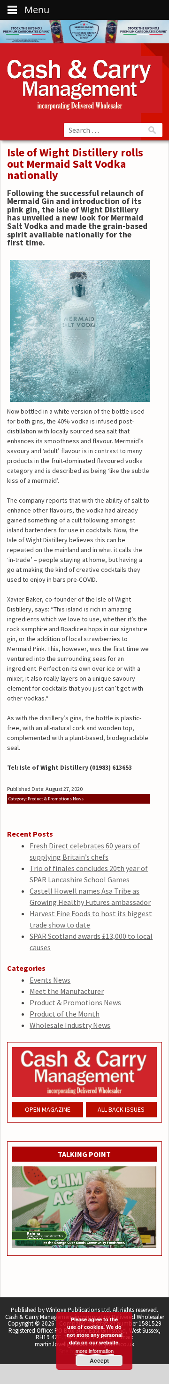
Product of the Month (65, 1013)
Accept (99, 1360)
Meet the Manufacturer (67, 991)
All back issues (121, 1109)
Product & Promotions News (75, 1002)
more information (95, 1350)
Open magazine (47, 1109)
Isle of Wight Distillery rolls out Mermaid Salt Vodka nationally (75, 163)
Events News (50, 980)
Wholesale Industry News (70, 1025)
